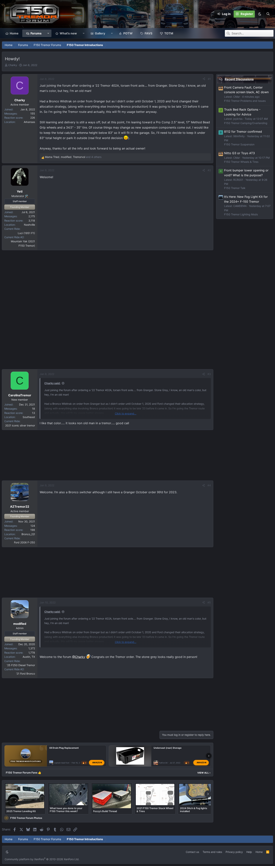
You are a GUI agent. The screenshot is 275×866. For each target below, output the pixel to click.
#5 (209, 602)
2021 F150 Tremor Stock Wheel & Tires (155, 810)
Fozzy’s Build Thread (105, 811)
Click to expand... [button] (125, 413)
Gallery (100, 33)
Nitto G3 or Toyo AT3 (239, 153)
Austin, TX (29, 656)
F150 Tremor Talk (234, 188)
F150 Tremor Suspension (239, 144)
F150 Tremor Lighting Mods (241, 214)
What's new (68, 33)
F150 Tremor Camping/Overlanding (245, 122)
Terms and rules (212, 851)
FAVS (148, 33)
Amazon (97, 762)
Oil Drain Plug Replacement (64, 747)
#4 (209, 485)
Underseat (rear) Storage (167, 747)
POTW (128, 33)
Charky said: (52, 383)
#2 (209, 170)
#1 (209, 78)
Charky (12, 65)
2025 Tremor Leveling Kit (21, 811)
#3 (209, 374)
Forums (36, 33)
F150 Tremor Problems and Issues (245, 100)
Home (14, 33)
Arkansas (29, 122)
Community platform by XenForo (42, 859)
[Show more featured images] (208, 794)
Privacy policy (234, 851)
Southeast (29, 417)
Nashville (29, 224)
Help (249, 851)
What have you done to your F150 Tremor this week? (66, 810)
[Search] (268, 14)
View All (203, 772)
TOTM (168, 33)
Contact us (192, 851)
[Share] (204, 79)
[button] (259, 14)
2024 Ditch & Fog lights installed (193, 810)
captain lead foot (61, 762)
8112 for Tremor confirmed (243, 131)
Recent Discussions (239, 79)
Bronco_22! (28, 534)
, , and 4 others (73, 156)
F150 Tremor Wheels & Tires (241, 161)
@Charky (78, 657)
